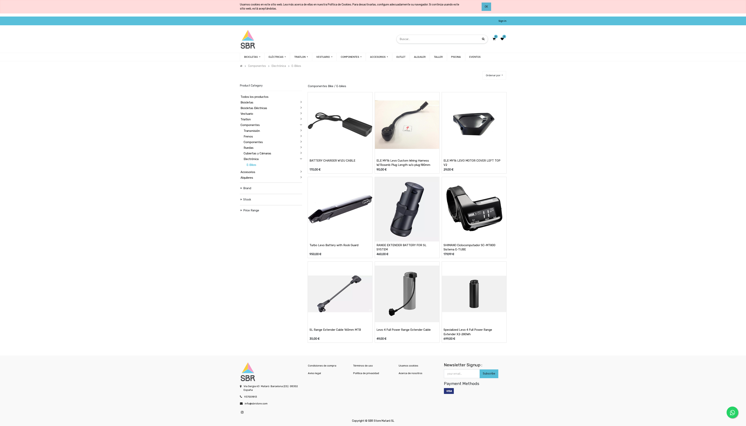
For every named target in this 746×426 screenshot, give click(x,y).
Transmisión (252, 131)
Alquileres (247, 177)
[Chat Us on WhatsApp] (732, 412)
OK (486, 6)
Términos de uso (363, 365)
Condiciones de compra (322, 365)
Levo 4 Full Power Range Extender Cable (403, 330)
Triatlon (246, 119)
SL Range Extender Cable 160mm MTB (335, 330)
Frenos (248, 136)
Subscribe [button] (489, 373)
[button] (494, 75)
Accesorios (248, 172)
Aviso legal (314, 373)
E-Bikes (251, 165)
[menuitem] (401, 56)
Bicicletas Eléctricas (254, 108)
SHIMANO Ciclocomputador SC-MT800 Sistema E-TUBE (469, 247)
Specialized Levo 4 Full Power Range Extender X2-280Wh (468, 332)
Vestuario (247, 113)
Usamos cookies (408, 365)
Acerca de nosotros (410, 373)
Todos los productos (254, 97)
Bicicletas (247, 102)
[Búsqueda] (483, 39)
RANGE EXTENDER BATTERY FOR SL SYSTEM (401, 247)
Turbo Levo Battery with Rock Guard (333, 245)
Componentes (250, 125)
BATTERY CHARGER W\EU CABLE (332, 160)
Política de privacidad (366, 373)
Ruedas (249, 148)
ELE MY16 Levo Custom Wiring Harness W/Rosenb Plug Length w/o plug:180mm (403, 163)
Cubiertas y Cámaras (257, 153)
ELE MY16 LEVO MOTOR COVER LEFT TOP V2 (472, 163)
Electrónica (251, 159)
